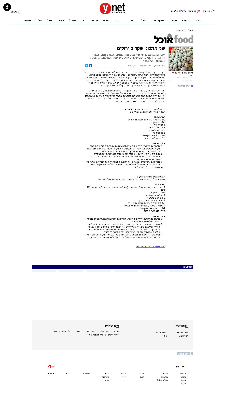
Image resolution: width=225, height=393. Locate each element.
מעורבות (105, 377)
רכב (124, 380)
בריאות (165, 374)
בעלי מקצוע (66, 331)
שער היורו (91, 331)
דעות (142, 377)
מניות (116, 331)
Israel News (161, 333)
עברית (54, 331)
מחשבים (164, 377)
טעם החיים (180, 30)
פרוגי (68, 374)
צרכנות (141, 380)
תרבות (183, 383)
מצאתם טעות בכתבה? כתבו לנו (150, 246)
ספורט (183, 380)
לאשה (106, 380)
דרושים (79, 331)
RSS (165, 336)
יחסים (106, 374)
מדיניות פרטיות (182, 333)
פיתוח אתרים (113, 335)
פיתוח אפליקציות (96, 335)
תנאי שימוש (183, 336)
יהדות (142, 374)
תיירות (123, 374)
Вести (51, 374)
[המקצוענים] (185, 355)
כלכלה (183, 377)
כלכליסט (86, 374)
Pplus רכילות (162, 380)
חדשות (183, 374)
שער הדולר (104, 331)
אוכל (190, 30)
